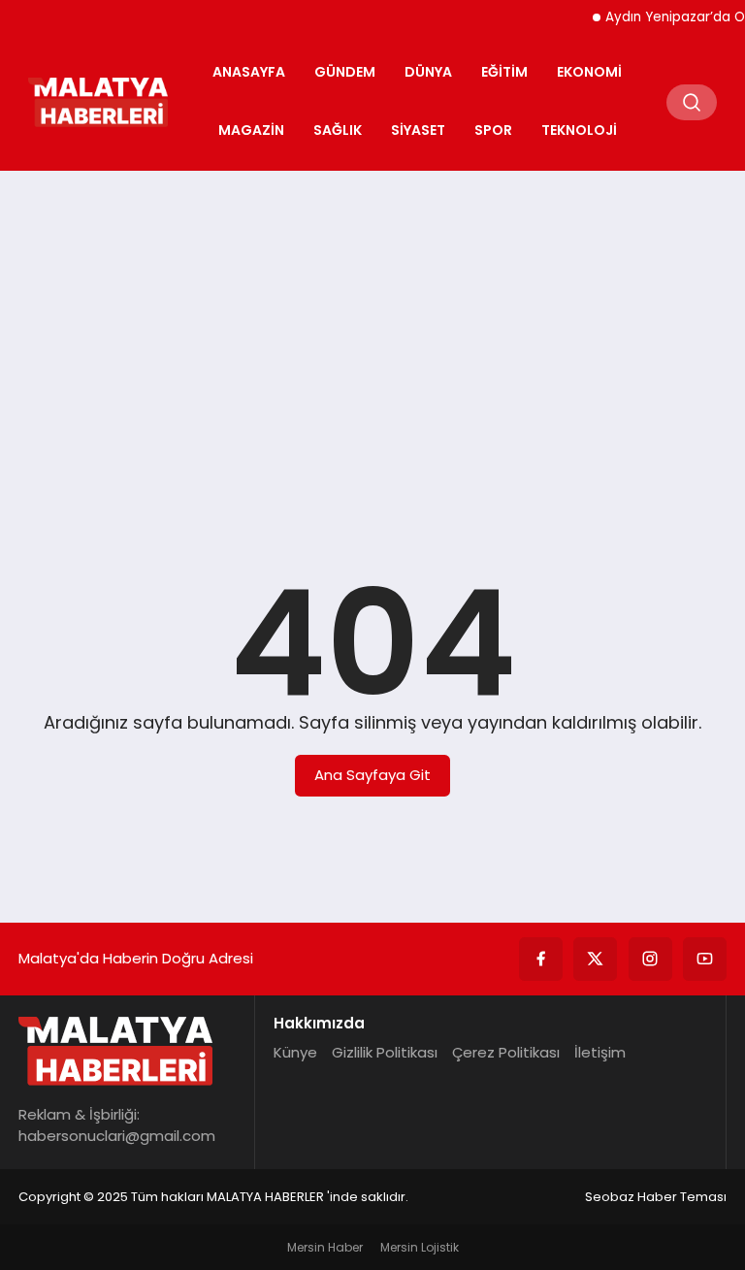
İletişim (600, 1052)
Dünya (428, 71)
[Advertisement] (372, 336)
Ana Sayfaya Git (372, 775)
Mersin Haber (325, 1247)
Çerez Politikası (506, 1052)
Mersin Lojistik (419, 1247)
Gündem (344, 71)
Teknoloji (579, 130)
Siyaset (418, 130)
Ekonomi (589, 71)
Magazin (251, 130)
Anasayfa (248, 71)
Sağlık (337, 130)
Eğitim (504, 71)
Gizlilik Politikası (384, 1052)
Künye (295, 1052)
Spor (493, 130)
